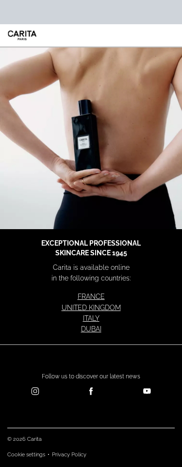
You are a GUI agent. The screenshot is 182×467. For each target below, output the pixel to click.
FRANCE (91, 296)
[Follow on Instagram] (35, 391)
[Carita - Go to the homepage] (22, 35)
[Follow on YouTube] (146, 391)
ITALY (91, 318)
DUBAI (91, 329)
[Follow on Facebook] (91, 391)
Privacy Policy (69, 454)
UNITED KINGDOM (91, 307)
